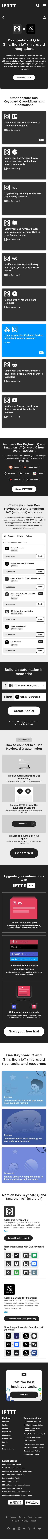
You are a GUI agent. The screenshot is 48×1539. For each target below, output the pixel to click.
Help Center (6, 1435)
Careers (22, 1517)
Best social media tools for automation (17, 1495)
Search (4, 1442)
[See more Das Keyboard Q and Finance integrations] (12, 1272)
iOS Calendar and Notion (33, 1425)
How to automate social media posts (16, 1492)
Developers (11, 1517)
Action (15, 550)
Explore (6, 1418)
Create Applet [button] (24, 711)
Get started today (24, 77)
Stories (5, 1425)
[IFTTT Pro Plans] (40, 593)
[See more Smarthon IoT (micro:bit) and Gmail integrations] (30, 1353)
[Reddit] (39, 1528)
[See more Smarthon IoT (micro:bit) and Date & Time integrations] (30, 1336)
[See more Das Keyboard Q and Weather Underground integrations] (12, 1255)
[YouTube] (24, 1528)
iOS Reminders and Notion (34, 1444)
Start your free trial (24, 1031)
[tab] (4, 536)
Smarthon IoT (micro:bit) (24, 44)
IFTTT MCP (6, 1432)
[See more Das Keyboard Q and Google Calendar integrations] (30, 1264)
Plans (4, 1445)
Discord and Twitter (31, 1454)
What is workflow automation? (13, 1475)
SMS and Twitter (30, 1441)
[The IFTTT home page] (9, 5)
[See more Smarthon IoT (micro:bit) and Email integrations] (12, 1344)
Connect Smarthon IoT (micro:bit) (22, 1319)
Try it (40, 556)
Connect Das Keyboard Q (18, 1238)
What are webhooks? (10, 1481)
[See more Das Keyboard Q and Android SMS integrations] (30, 1255)
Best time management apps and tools (17, 1471)
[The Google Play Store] (32, 1502)
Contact (15, 1521)
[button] (44, 6)
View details (10, 556)
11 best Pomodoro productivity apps (16, 1485)
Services (5, 1421)
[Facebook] (8, 1528)
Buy (5, 1231)
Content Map (7, 1439)
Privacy (25, 1521)
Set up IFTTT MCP (24, 489)
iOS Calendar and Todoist (34, 1447)
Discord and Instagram (32, 1421)
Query (15, 598)
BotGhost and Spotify (32, 1437)
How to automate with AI (11, 1464)
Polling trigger (17, 613)
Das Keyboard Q (22, 40)
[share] (44, 17)
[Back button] (3, 17)
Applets (5, 1428)
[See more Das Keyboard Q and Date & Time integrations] (12, 1264)
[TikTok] (34, 1528)
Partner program (35, 1517)
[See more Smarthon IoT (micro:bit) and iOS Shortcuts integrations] (12, 1336)
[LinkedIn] (14, 1528)
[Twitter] (29, 1528)
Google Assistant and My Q (34, 1434)
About (33, 1521)
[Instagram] (19, 1528)
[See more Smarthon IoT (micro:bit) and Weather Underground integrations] (12, 1353)
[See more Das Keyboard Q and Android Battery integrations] (30, 1272)
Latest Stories (9, 1461)
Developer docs (8, 1449)
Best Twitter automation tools (13, 1468)
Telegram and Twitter (32, 1451)
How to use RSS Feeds (11, 1478)
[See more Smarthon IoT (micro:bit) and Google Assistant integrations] (30, 1344)
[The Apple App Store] (15, 1502)
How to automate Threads (12, 1488)
